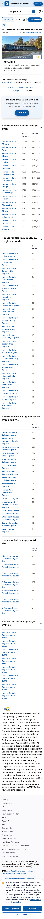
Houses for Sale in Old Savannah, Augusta (10, 279)
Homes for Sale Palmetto (9, 228)
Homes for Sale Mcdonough (9, 191)
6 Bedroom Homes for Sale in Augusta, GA (10, 602)
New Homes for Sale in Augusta (9, 478)
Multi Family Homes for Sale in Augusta (10, 512)
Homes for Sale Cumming (9, 167)
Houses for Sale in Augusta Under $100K (10, 635)
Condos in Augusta (10, 498)
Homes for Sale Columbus (9, 222)
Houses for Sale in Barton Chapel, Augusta (10, 344)
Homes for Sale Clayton (9, 154)
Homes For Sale (25, 87)
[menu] (3, 11)
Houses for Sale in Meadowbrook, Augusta (10, 329)
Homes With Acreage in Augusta (7, 492)
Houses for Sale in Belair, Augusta (10, 254)
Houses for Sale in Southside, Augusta (10, 304)
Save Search (36, 20)
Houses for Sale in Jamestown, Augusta (10, 262)
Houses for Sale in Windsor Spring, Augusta (10, 320)
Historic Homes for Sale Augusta (10, 454)
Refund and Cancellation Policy (15, 849)
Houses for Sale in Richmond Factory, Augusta (10, 358)
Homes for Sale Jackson (9, 160)
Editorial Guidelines (10, 856)
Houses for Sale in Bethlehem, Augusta (10, 405)
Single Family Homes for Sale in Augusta (10, 441)
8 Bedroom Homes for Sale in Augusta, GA (10, 610)
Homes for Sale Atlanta (9, 142)
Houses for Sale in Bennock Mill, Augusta (10, 384)
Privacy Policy (7, 835)
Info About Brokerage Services (20, 871)
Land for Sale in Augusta (9, 466)
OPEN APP (22, 113)
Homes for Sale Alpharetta (9, 203)
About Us (6, 821)
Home (10, 87)
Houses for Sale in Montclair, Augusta (10, 336)
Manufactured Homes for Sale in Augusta (10, 504)
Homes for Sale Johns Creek (9, 215)
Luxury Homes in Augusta (9, 530)
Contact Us (7, 828)
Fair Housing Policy (9, 839)
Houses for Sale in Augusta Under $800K (10, 696)
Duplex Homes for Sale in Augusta (10, 524)
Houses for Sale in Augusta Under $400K (10, 661)
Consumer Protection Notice (14, 873)
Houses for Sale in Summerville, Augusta (10, 271)
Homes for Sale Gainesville (9, 179)
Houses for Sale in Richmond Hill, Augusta (10, 367)
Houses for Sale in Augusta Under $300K (10, 652)
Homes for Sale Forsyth (9, 148)
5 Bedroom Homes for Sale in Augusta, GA (10, 593)
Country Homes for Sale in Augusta (10, 448)
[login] (40, 11)
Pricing (5, 800)
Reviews (5, 817)
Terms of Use (7, 832)
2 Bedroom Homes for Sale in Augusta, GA (10, 567)
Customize (22, 915)
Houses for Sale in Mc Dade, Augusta (10, 351)
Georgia (15, 90)
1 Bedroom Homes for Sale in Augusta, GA (10, 558)
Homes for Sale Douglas (9, 185)
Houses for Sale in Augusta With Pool (10, 472)
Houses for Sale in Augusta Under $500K (10, 670)
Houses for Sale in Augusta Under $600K (10, 678)
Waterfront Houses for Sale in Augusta (10, 518)
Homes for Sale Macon (9, 197)
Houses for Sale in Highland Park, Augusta (10, 376)
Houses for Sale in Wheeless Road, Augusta (10, 288)
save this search (9, 82)
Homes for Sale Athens (9, 209)
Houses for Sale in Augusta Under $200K (10, 643)
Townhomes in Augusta (8, 485)
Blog (4, 825)
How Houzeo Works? (10, 814)
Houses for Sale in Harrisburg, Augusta (10, 297)
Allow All (32, 908)
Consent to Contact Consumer (15, 846)
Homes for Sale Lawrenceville (9, 173)
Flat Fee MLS (7, 803)
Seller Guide (7, 810)
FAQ (3, 807)
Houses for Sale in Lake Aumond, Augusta (10, 312)
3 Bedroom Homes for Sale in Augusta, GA (10, 576)
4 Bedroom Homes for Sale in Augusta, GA (10, 584)
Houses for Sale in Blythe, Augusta (10, 398)
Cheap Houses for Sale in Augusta (10, 433)
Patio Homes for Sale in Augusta (9, 460)
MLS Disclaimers (8, 853)
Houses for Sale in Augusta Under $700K (10, 687)
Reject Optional (12, 908)
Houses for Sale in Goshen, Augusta (10, 392)
